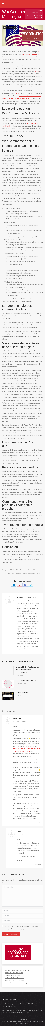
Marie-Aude (17, 719)
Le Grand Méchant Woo (24, 692)
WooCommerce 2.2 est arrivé (26, 680)
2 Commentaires (38, 570)
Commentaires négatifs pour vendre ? (17, 970)
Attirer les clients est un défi (14, 980)
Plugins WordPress (16, 573)
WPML (40, 52)
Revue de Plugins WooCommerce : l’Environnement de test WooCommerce (27, 669)
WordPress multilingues (29, 573)
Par (26, 570)
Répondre (38, 823)
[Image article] (8, 670)
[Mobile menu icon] (3, 4)
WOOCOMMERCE (9, 27)
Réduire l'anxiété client (12, 975)
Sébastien (20, 832)
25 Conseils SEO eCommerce (14, 978)
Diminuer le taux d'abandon (14, 973)
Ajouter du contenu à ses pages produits (18, 983)
